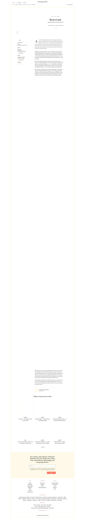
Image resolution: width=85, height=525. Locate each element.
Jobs (45, 506)
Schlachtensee (54, 498)
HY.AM (47, 515)
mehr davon (43, 446)
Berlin (13, 4)
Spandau (65, 498)
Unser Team (43, 505)
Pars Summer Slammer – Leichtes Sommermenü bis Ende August (42, 442)
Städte (13, 2)
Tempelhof (29, 500)
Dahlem (28, 497)
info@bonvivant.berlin (21, 57)
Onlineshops (55, 484)
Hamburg (16, 4)
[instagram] (41, 513)
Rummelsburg (47, 498)
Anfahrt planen (21, 53)
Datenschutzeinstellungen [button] (42, 508)
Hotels (42, 486)
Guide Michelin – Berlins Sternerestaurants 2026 (59, 442)
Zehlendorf (59, 500)
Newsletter (49, 505)
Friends (48, 506)
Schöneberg (59, 498)
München (24, 4)
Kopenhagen (20, 4)
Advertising (41, 506)
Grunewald (44, 497)
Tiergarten (34, 500)
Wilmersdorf (54, 500)
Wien (27, 4)
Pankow (33, 498)
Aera (50, 64)
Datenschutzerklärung (38, 469)
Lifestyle (25, 2)
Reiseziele (42, 483)
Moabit (19, 498)
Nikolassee (29, 498)
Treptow (39, 500)
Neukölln (24, 498)
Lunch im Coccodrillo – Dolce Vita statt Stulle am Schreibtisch (25, 442)
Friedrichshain (38, 497)
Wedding (48, 500)
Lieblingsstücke (55, 483)
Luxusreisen (19, 2)
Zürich (30, 4)
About (35, 505)
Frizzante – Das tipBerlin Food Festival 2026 (25, 419)
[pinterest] (43, 513)
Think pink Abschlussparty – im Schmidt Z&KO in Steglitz (60, 419)
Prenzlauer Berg (39, 498)
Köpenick (55, 497)
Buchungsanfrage (42, 487)
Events (36, 506)
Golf (55, 486)
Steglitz (24, 500)
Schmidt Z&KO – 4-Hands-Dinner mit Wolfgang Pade (42, 419)
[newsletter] (46, 513)
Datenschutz (34, 508)
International (33, 4)
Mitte (65, 497)
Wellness (42, 484)
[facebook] (39, 513)
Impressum (51, 508)
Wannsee (44, 500)
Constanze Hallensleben (51, 25)
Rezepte (55, 487)
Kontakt (38, 505)
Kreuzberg (50, 497)
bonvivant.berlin (21, 59)
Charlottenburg (22, 497)
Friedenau (32, 497)
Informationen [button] (42, 502)
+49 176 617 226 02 (21, 58)
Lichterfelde (60, 497)
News (55, 489)
